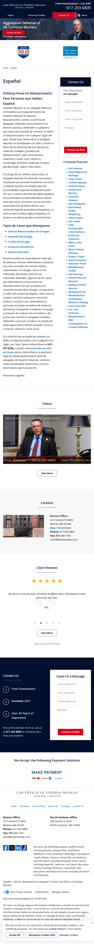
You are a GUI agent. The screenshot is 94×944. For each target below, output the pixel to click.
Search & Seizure (77, 260)
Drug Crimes (75, 178)
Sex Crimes (74, 221)
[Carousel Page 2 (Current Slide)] (41, 623)
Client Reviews (47, 568)
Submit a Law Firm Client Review (47, 644)
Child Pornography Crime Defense (76, 228)
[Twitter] (12, 848)
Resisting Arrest (77, 291)
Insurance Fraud (77, 263)
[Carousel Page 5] (59, 623)
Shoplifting (74, 214)
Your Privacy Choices (21, 891)
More (84, 15)
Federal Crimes (76, 186)
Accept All (14, 934)
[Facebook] (6, 848)
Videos (47, 404)
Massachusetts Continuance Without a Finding (78, 299)
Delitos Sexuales (18, 252)
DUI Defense (75, 168)
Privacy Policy (38, 806)
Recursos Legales (14, 375)
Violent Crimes (76, 256)
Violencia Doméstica (21, 246)
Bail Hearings (75, 274)
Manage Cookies (60, 891)
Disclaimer (24, 806)
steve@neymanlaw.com (63, 539)
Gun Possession (76, 203)
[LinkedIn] (18, 848)
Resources (53, 806)
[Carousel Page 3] (47, 623)
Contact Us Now (14, 32)
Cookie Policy (42, 891)
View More (47, 473)
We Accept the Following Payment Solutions (47, 760)
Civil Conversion (77, 305)
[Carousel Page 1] (35, 623)
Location (47, 503)
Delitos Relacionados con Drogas (28, 231)
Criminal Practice (75, 162)
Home (10, 15)
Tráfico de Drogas (19, 241)
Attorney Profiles (36, 15)
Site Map (65, 806)
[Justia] (24, 848)
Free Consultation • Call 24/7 (73, 3)
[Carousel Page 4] (53, 623)
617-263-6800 (78, 7)
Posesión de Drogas (20, 236)
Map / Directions (60, 527)
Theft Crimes (75, 217)
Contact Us (64, 15)
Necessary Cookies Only (42, 934)
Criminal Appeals (77, 182)
